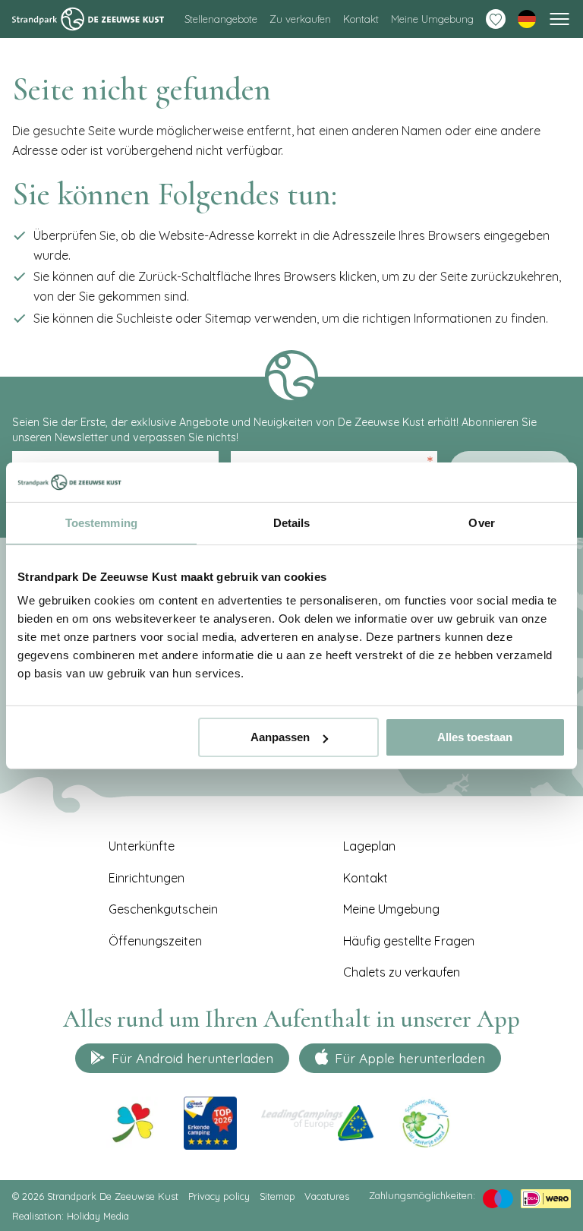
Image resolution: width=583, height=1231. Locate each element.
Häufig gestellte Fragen (408, 941)
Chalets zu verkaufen (401, 972)
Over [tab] (481, 522)
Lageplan (369, 846)
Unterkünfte (142, 846)
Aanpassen (280, 737)
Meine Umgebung (432, 18)
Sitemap (277, 1196)
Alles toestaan (474, 737)
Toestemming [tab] (101, 522)
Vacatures (326, 1196)
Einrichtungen (146, 877)
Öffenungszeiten (155, 941)
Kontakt (361, 18)
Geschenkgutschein (163, 909)
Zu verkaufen (300, 18)
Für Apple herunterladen (410, 1058)
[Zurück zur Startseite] (88, 19)
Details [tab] (291, 522)
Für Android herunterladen (192, 1058)
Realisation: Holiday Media (70, 1216)
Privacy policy (219, 1196)
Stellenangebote (220, 18)
